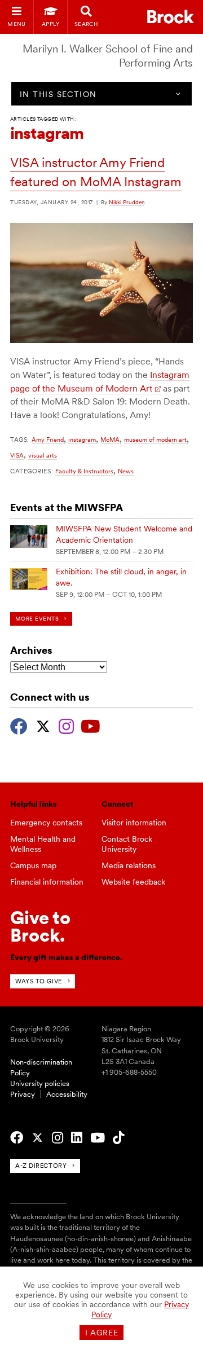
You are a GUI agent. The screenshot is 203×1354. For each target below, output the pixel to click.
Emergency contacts (46, 822)
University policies (39, 1083)
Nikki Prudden (126, 202)
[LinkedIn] (76, 1138)
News (126, 471)
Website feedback (133, 882)
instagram (82, 439)
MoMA (110, 439)
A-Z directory (41, 1166)
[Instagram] (66, 725)
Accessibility (66, 1094)
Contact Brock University (127, 844)
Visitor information (134, 822)
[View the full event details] (28, 536)
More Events (37, 619)
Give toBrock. (40, 926)
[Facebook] (19, 725)
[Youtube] (90, 725)
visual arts (42, 455)
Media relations (129, 865)
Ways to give (38, 981)
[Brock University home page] (171, 16)
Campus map (33, 865)
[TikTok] (118, 1138)
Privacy (22, 1094)
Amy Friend (48, 439)
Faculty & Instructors (84, 471)
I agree (101, 1332)
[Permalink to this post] (101, 340)
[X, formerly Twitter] (43, 725)
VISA (17, 455)
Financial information (46, 882)
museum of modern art (155, 439)
